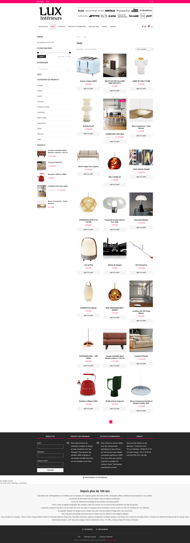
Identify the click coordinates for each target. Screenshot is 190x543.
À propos (61, 26)
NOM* (39, 443)
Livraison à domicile (105, 537)
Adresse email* (42, 461)
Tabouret (40, 134)
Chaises (39, 91)
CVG (79, 537)
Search (39, 74)
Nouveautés (43, 26)
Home (78, 37)
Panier (47, 1)
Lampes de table (43, 107)
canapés (40, 85)
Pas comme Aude (110, 540)
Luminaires (41, 112)
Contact (113, 26)
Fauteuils (40, 101)
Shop (53, 26)
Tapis (39, 139)
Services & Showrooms (77, 26)
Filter (42, 56)
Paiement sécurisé (90, 537)
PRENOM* (40, 452)
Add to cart (88, 88)
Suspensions (41, 123)
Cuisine (39, 96)
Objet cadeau (42, 118)
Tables (39, 128)
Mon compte (40, 1)
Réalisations (94, 26)
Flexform (46, 517)
